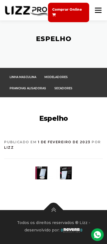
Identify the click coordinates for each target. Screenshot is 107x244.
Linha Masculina (23, 77)
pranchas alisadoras (28, 88)
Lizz (9, 147)
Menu (98, 10)
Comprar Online (67, 9)
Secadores (63, 88)
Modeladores (56, 77)
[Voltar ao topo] (53, 210)
